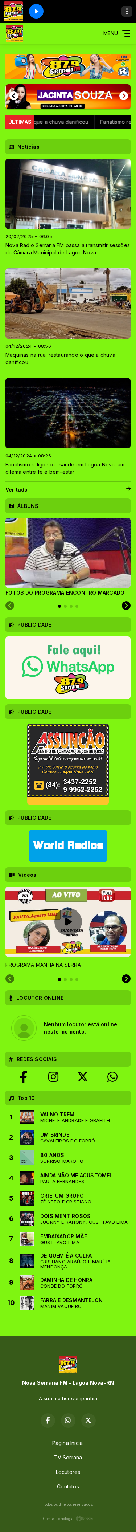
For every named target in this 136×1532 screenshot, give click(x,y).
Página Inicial (68, 1443)
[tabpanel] (68, 556)
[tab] (59, 606)
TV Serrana (68, 1457)
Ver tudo (16, 489)
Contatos (68, 1486)
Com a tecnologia (58, 1518)
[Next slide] (126, 606)
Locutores (68, 1472)
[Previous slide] (9, 606)
